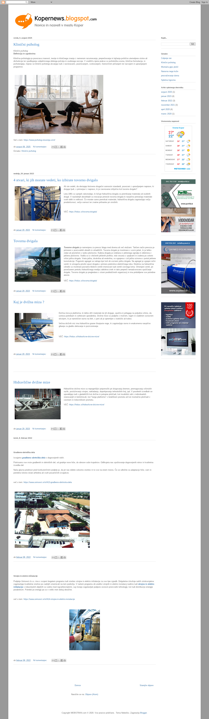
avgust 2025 (166, 92)
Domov (78, 685)
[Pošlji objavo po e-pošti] (52, 146)
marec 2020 (166, 114)
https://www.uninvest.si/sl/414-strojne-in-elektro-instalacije (49, 599)
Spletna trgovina (168, 80)
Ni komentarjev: (40, 147)
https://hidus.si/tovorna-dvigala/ (83, 212)
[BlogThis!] (55, 146)
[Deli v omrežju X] (58, 146)
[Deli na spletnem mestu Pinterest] (64, 146)
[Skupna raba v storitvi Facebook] (61, 146)
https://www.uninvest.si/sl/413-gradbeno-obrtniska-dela (48, 482)
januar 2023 (166, 96)
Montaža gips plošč (169, 67)
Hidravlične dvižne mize (31, 382)
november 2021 (168, 105)
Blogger (143, 713)
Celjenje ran (166, 58)
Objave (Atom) (91, 694)
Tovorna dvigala (25, 241)
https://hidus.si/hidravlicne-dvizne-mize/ (81, 336)
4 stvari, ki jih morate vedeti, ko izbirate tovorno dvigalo (55, 180)
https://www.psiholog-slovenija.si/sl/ (40, 140)
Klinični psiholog (26, 44)
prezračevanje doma (170, 75)
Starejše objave (146, 685)
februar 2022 (166, 100)
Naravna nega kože (169, 71)
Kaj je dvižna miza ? (28, 302)
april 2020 (165, 109)
